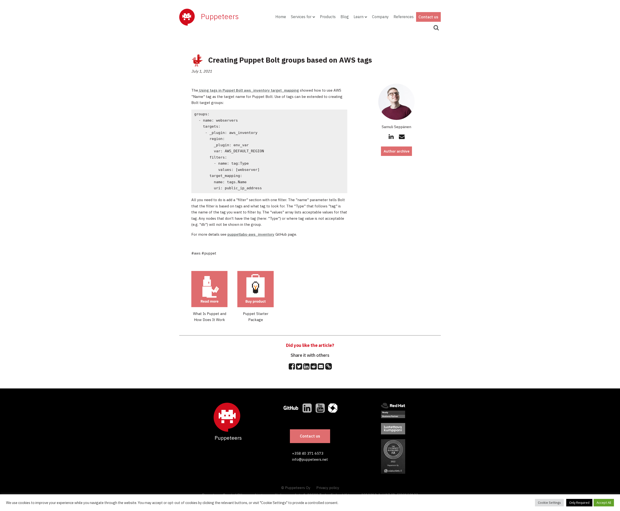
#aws (196, 253)
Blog (345, 16)
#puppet (209, 253)
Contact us (428, 17)
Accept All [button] (604, 503)
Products (328, 16)
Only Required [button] (579, 503)
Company (380, 16)
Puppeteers (220, 16)
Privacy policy (327, 487)
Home (280, 16)
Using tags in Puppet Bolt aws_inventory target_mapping (248, 90)
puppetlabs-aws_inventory (250, 234)
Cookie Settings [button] (549, 503)
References (404, 16)
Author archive (397, 151)
